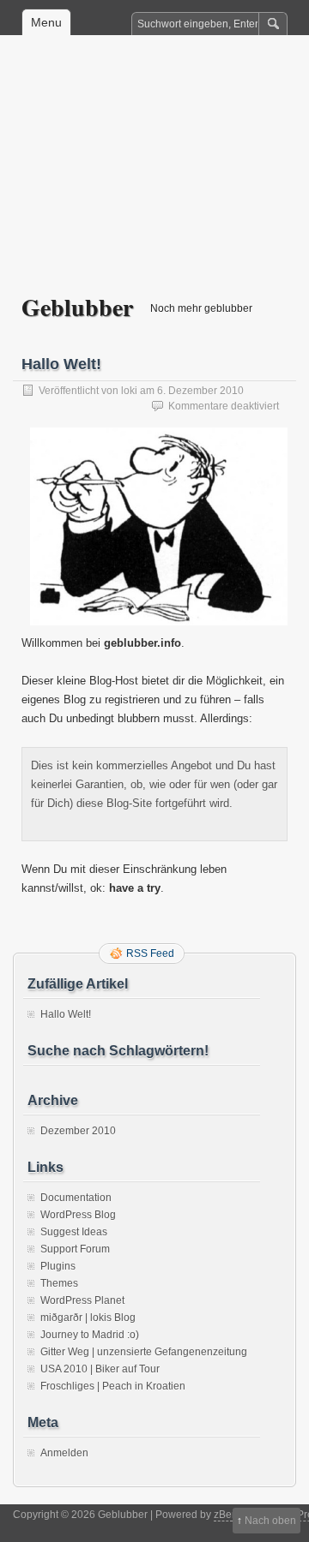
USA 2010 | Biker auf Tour (100, 1369)
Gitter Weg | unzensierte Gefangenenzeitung (143, 1352)
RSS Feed (150, 953)
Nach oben (270, 1521)
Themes (59, 1283)
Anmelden (64, 1453)
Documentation (76, 1198)
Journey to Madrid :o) (89, 1335)
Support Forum (75, 1249)
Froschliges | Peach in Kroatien (112, 1386)
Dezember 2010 (78, 1131)
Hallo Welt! (61, 364)
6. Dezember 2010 (200, 391)
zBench (231, 1515)
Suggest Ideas (73, 1232)
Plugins (58, 1266)
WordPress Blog (78, 1215)
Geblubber (77, 307)
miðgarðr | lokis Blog (88, 1318)
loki (129, 391)
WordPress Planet (82, 1300)
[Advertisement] (154, 176)
